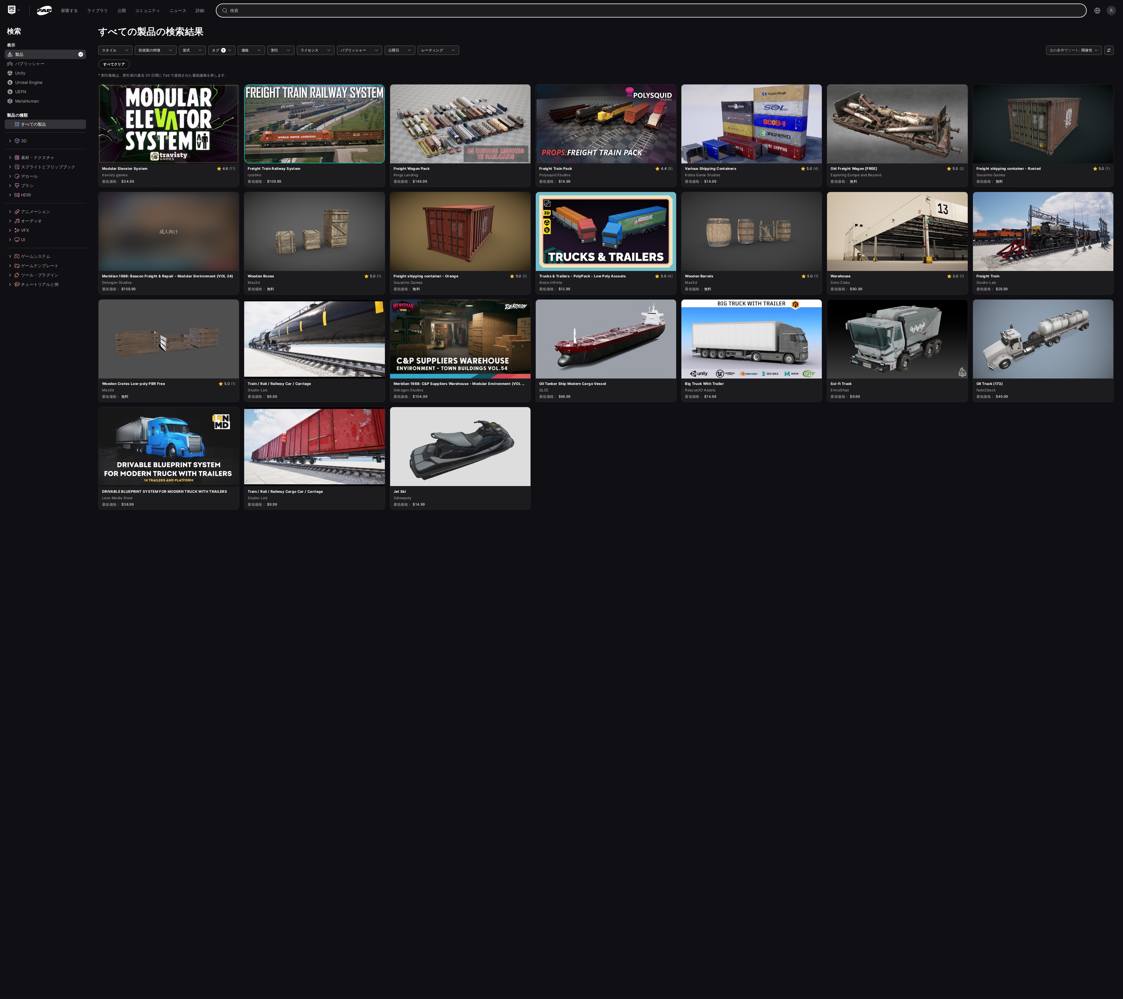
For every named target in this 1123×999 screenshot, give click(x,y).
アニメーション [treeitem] (35, 211)
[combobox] (655, 10)
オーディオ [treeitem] (31, 220)
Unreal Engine (29, 82)
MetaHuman (27, 100)
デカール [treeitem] (29, 176)
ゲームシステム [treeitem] (35, 256)
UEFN (20, 91)
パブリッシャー (29, 63)
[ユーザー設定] (1109, 50)
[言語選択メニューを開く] (1097, 10)
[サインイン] (1111, 10)
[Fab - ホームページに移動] (44, 10)
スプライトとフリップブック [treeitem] (48, 166)
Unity (20, 72)
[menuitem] (69, 10)
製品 (19, 54)
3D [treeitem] (24, 140)
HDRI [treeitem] (26, 194)
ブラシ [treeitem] (27, 185)
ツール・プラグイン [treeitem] (40, 274)
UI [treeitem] (23, 239)
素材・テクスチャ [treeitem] (37, 157)
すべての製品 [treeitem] (33, 124)
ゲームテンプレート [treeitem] (40, 265)
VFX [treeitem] (25, 230)
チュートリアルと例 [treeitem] (40, 284)
